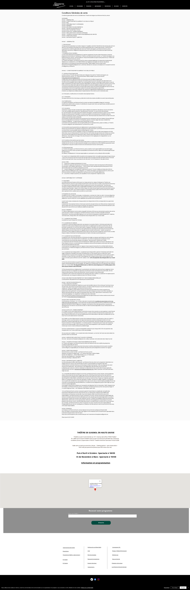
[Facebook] (95, 579)
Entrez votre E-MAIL (73, 513)
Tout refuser (175, 587)
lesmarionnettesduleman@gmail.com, (84, 369)
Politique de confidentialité (87, 587)
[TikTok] (91, 579)
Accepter (183, 587)
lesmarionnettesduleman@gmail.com (98, 414)
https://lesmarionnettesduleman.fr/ (71, 77)
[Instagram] (98, 579)
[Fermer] (188, 587)
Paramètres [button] (166, 587)
